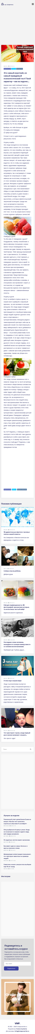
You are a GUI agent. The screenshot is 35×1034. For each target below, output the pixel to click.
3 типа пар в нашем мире (12, 681)
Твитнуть (13, 68)
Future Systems (21, 1029)
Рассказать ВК (19, 68)
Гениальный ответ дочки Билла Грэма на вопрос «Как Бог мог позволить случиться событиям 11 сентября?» (17, 821)
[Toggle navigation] (33, 4)
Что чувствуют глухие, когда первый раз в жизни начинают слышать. (17, 734)
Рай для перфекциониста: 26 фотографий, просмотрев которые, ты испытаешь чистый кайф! (16, 607)
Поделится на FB (7, 68)
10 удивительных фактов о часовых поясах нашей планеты (17, 533)
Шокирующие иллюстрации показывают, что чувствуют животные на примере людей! (17, 856)
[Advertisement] (17, 26)
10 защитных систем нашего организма (17, 840)
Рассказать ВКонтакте (21, 489)
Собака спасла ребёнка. (12, 571)
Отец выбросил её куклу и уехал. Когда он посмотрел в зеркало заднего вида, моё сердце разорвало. (17, 832)
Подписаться (11, 968)
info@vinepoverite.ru (22, 1031)
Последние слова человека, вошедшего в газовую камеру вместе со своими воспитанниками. (17, 644)
